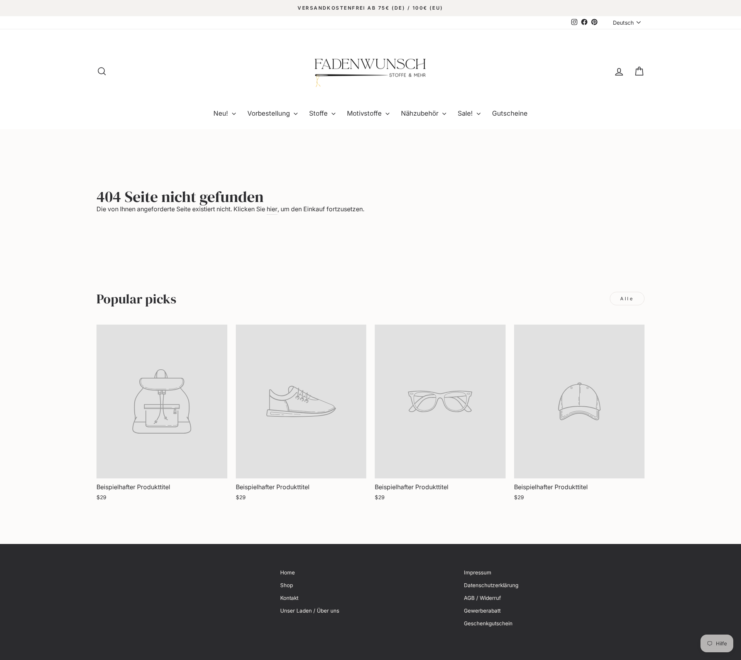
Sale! (466, 113)
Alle (627, 298)
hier (272, 209)
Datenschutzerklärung (491, 585)
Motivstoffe (365, 113)
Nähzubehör (420, 113)
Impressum (477, 572)
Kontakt (289, 598)
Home (287, 572)
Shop (286, 585)
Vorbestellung (269, 113)
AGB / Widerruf (482, 598)
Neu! (221, 113)
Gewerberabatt (482, 611)
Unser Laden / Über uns (309, 611)
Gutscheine (510, 113)
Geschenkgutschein (488, 623)
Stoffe (319, 113)
